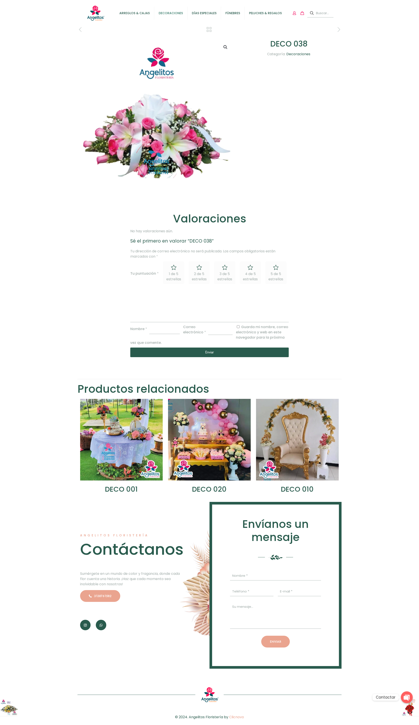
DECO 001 (121, 489)
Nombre (138, 328)
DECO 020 (209, 489)
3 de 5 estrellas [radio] (224, 276)
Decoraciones (298, 54)
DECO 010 (297, 489)
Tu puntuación (144, 273)
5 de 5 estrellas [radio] (275, 276)
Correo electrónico (194, 329)
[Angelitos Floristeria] (95, 13)
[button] (225, 47)
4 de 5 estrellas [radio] (250, 276)
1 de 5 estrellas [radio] (173, 276)
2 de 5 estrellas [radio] (199, 276)
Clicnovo (236, 717)
